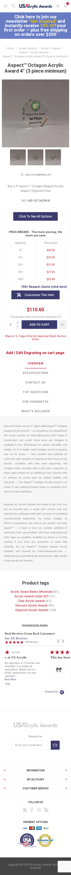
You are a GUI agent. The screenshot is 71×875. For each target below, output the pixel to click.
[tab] (35, 363)
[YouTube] (39, 810)
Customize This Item (39, 295)
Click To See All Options (35, 216)
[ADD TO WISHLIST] (62, 324)
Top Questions (35, 392)
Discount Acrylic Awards (31, 605)
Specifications (35, 373)
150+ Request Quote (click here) (44, 287)
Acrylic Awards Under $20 (31, 596)
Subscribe (55, 745)
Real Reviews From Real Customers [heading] (30, 633)
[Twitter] (25, 810)
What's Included (35, 411)
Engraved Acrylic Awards (31, 610)
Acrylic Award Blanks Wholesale (31, 592)
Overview (36, 363)
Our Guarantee (35, 401)
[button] (58, 641)
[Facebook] (32, 810)
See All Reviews (16, 638)
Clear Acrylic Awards (31, 601)
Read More (45, 679)
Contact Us (35, 382)
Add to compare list (38, 175)
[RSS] (46, 810)
